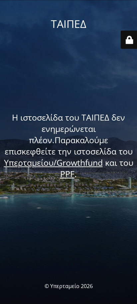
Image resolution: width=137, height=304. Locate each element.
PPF (67, 173)
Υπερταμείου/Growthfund (53, 162)
